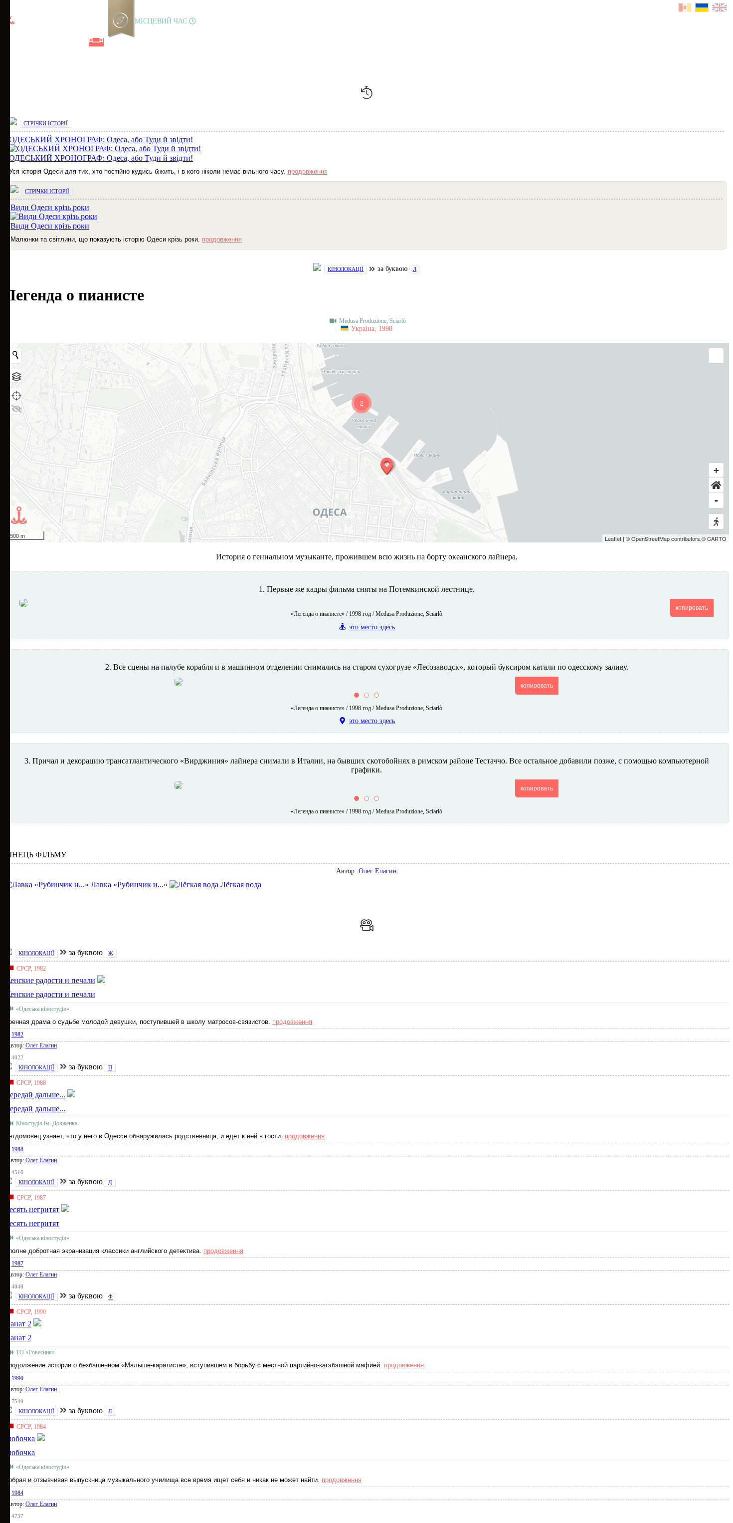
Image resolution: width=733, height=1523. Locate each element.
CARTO (717, 538)
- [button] (716, 500)
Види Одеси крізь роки (49, 226)
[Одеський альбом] (79, 42)
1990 (17, 1378)
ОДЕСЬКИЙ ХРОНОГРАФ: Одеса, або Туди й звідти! (101, 158)
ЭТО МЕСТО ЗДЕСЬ (372, 627)
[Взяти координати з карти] (15, 394)
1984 (17, 1493)
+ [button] (716, 470)
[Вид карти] (15, 375)
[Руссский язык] (685, 8)
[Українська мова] (702, 8)
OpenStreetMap (650, 538)
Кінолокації (346, 269)
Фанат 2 (17, 1337)
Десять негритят (31, 1223)
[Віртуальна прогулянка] (113, 42)
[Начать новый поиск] (15, 354)
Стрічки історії (45, 123)
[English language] (720, 8)
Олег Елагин (378, 871)
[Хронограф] (28, 42)
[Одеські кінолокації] (96, 42)
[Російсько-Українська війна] (45, 42)
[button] (716, 485)
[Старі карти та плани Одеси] (62, 42)
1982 (17, 1034)
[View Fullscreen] (716, 355)
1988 (17, 1149)
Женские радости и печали (49, 994)
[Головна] (11, 42)
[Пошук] (129, 42)
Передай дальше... (34, 1108)
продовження (308, 171)
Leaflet (613, 538)
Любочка (19, 1452)
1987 (17, 1263)
